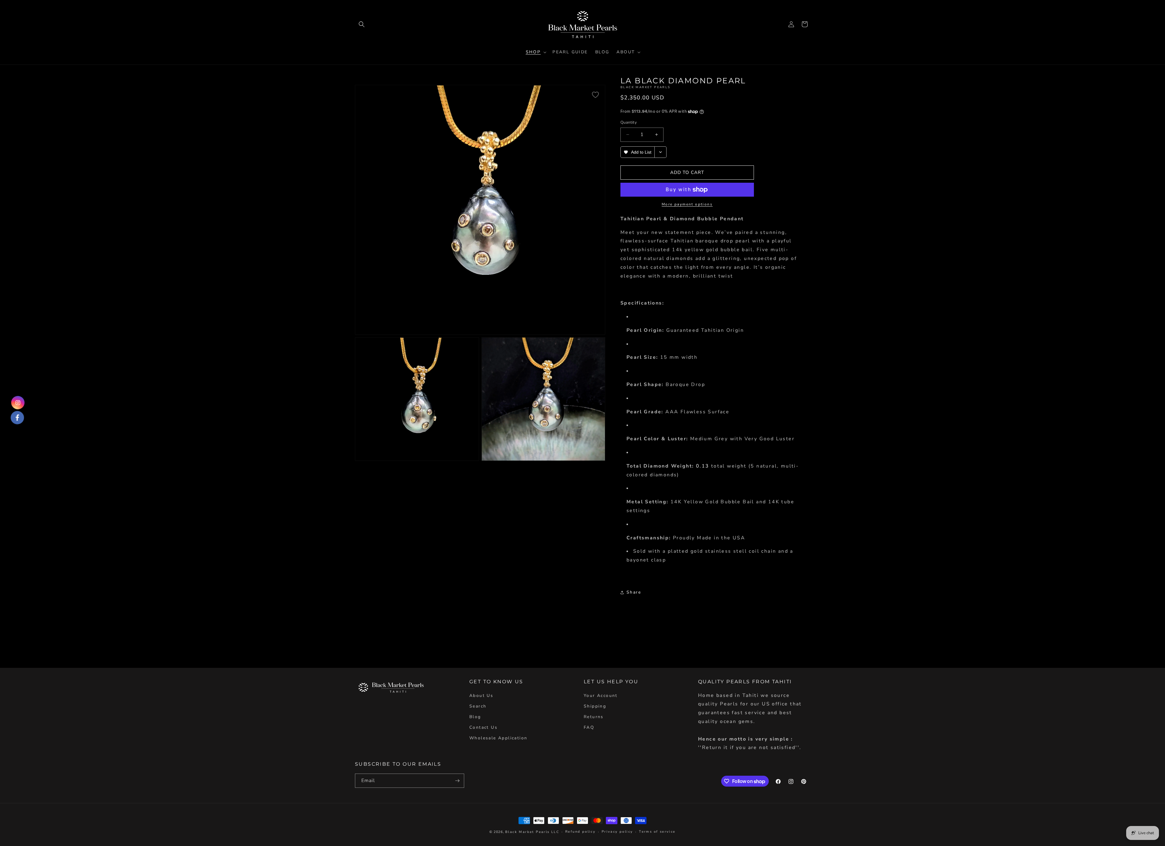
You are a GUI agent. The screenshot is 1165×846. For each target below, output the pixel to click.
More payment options (687, 204)
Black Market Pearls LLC (532, 832)
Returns (594, 717)
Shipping (595, 706)
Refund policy (580, 831)
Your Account (601, 695)
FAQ (589, 727)
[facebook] (18, 417)
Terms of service (657, 831)
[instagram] (18, 403)
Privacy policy (617, 831)
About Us (481, 695)
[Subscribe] (457, 781)
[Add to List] (595, 94)
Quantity (628, 122)
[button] (361, 24)
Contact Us (483, 727)
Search (477, 706)
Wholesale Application (498, 738)
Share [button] (633, 592)
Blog (475, 717)
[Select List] (661, 152)
